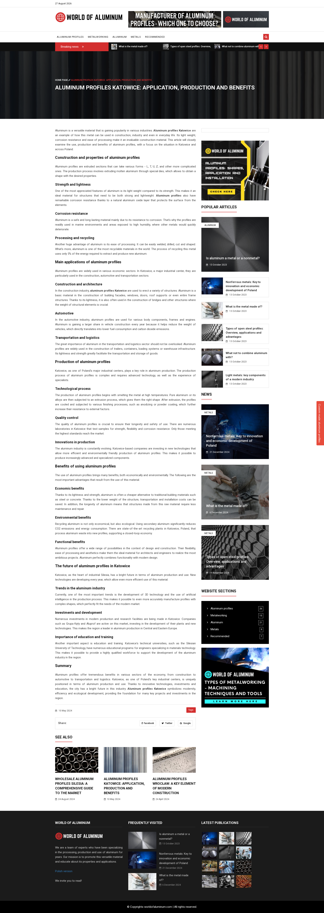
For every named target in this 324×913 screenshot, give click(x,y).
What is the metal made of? (244, 306)
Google (187, 723)
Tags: (191, 710)
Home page (61, 80)
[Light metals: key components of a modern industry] (217, 46)
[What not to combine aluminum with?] (166, 46)
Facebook (149, 723)
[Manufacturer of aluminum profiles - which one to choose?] (198, 19)
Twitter (168, 723)
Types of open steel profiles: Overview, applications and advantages (244, 332)
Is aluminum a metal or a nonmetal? (233, 258)
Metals (136, 36)
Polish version (63, 871)
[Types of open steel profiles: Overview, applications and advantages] (114, 46)
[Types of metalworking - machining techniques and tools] (235, 677)
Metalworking (98, 36)
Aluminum (119, 36)
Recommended (155, 36)
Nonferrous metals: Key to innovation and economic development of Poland (243, 286)
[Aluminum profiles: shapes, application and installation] (235, 170)
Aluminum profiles (70, 36)
